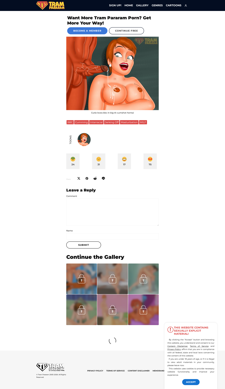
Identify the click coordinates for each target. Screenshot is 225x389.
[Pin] (87, 178)
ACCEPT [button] (191, 382)
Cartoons (173, 5)
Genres (157, 5)
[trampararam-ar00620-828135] (81, 293)
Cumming (81, 122)
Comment (71, 196)
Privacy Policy (95, 371)
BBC (70, 122)
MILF (143, 122)
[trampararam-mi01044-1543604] (112, 324)
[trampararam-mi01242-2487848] (112, 293)
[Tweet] (78, 178)
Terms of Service (115, 371)
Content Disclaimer (138, 371)
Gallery (142, 5)
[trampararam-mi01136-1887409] (81, 324)
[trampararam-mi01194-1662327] (143, 293)
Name (69, 230)
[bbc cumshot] (112, 73)
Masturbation (129, 122)
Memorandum (160, 371)
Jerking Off (111, 122)
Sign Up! (115, 5)
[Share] (103, 178)
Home (128, 5)
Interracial (96, 122)
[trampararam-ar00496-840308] (143, 324)
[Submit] (95, 178)
